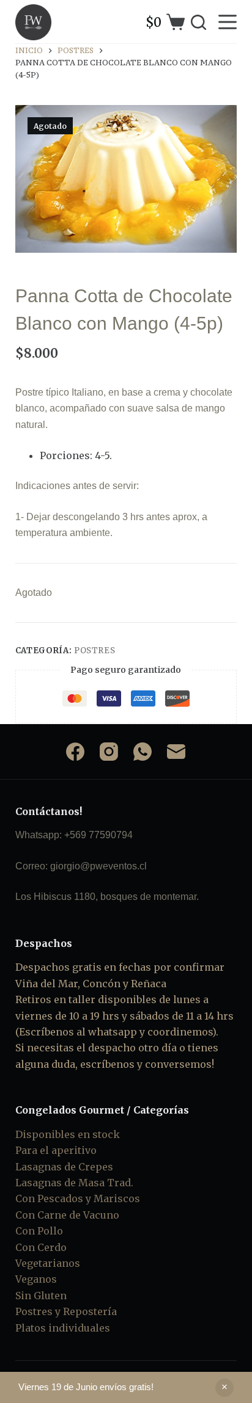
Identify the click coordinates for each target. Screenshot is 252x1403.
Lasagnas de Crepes (64, 1167)
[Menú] (227, 22)
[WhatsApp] (142, 751)
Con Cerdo (41, 1247)
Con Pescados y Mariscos (77, 1198)
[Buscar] (198, 22)
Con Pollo (39, 1231)
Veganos (36, 1279)
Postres (95, 650)
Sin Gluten (41, 1295)
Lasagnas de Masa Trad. (74, 1182)
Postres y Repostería (66, 1311)
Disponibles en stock (67, 1134)
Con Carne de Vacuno (67, 1215)
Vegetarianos (47, 1263)
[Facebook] (75, 751)
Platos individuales (62, 1328)
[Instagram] (109, 751)
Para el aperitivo (56, 1150)
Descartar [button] (224, 1388)
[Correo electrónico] (176, 751)
